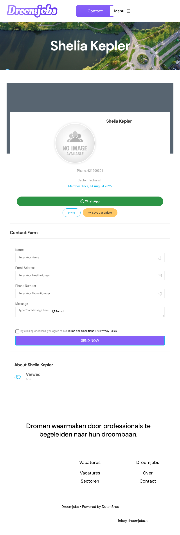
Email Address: (25, 268)
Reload (59, 311)
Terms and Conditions (81, 331)
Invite (71, 212)
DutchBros (110, 506)
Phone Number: (26, 286)
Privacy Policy (108, 331)
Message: (22, 304)
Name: (19, 250)
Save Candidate (101, 212)
